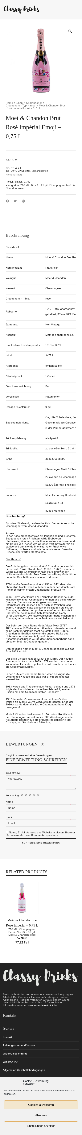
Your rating (12, 795)
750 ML (25, 185)
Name (10, 801)
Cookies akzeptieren (41, 1104)
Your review (13, 772)
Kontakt (7, 1037)
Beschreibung (17, 235)
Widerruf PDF (11, 1061)
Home (9, 102)
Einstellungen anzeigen (41, 1125)
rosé (32, 105)
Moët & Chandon (18, 934)
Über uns (8, 1028)
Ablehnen (41, 1115)
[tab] (17, 235)
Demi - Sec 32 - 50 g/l (21, 932)
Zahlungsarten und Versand (19, 1045)
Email (9, 817)
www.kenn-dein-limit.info (42, 1005)
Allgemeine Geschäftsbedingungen (24, 1069)
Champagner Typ (16, 105)
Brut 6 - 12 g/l (39, 185)
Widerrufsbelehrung (15, 1053)
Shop (19, 102)
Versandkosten (39, 171)
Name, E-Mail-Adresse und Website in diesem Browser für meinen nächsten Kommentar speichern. (40, 834)
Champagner (34, 102)
